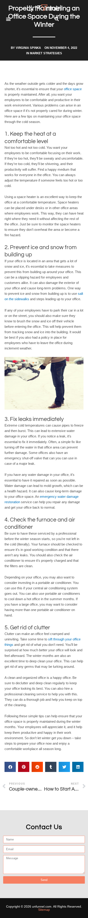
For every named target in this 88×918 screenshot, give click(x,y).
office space (73, 89)
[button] (8, 19)
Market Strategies (46, 53)
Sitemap (44, 909)
